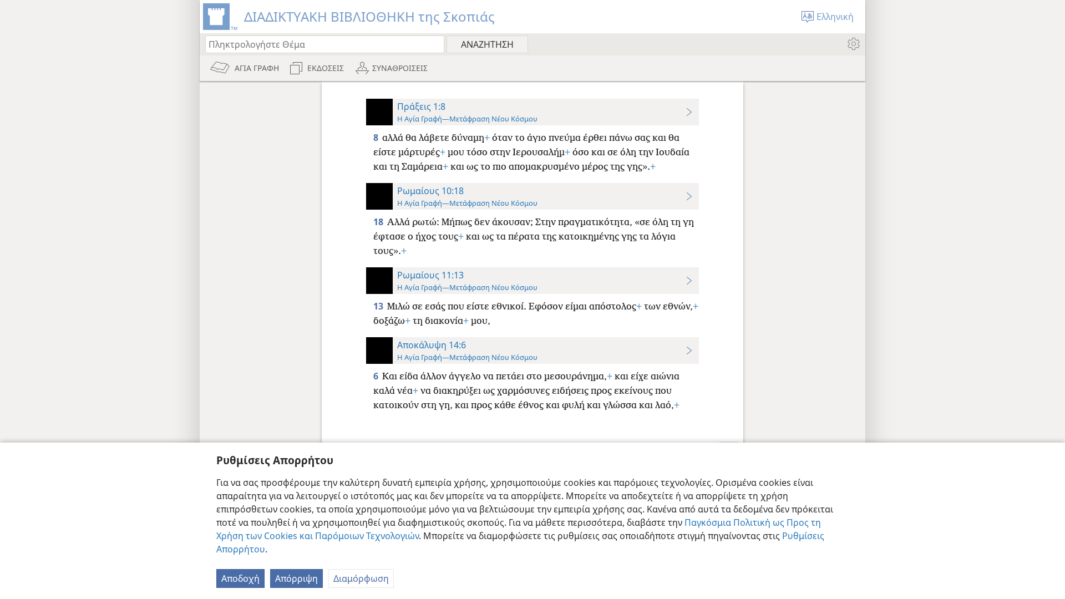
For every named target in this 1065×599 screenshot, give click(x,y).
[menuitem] (853, 44)
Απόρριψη (296, 578)
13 (379, 306)
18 (379, 222)
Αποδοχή (240, 578)
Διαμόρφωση (361, 578)
